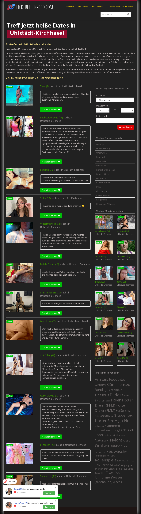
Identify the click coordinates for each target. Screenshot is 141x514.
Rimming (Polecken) (105, 455)
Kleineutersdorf (103, 195)
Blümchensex (118, 384)
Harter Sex (104, 420)
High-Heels (124, 420)
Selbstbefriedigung (120, 465)
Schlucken (102, 465)
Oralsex (102, 445)
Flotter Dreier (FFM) (114, 403)
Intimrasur (99, 426)
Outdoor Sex (118, 446)
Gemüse (107, 415)
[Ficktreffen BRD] (29, 7)
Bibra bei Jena (102, 174)
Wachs (117, 482)
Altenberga (101, 191)
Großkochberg (103, 148)
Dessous (102, 394)
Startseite (69, 7)
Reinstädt (100, 157)
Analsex (101, 379)
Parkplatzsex (100, 452)
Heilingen (100, 144)
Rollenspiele (105, 460)
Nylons (116, 440)
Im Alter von (102, 105)
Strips (130, 468)
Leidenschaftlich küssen (114, 435)
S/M (119, 460)
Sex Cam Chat (98, 7)
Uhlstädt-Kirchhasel (71, 86)
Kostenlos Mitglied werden (121, 7)
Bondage (101, 389)
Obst (126, 440)
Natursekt (102, 440)
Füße (120, 410)
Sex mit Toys (120, 468)
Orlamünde (101, 152)
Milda (98, 186)
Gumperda (101, 178)
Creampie (115, 390)
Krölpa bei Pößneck (105, 204)
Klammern (112, 425)
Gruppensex (123, 415)
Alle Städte (83, 7)
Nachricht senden (50, 109)
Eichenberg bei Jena (105, 169)
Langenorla (101, 199)
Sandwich (130, 461)
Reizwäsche (117, 451)
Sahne (124, 461)
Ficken (116, 400)
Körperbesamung (107, 430)
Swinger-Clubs (100, 473)
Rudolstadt (101, 165)
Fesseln (107, 401)
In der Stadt (102, 116)
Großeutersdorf (103, 182)
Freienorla (101, 161)
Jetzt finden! (126, 127)
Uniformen (103, 477)
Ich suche (100, 95)
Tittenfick (113, 472)
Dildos (115, 394)
